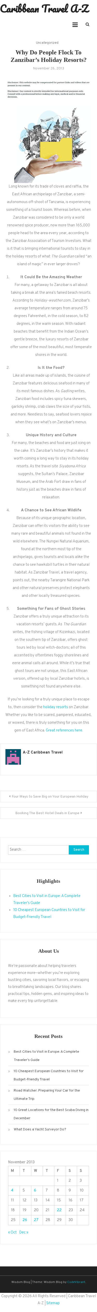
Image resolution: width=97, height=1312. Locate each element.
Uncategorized (47, 43)
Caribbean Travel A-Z (44, 8)
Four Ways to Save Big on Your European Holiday (50, 796)
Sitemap (53, 1303)
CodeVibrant (76, 1282)
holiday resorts (55, 707)
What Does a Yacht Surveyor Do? (40, 1129)
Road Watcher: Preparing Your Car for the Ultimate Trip (47, 1094)
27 (36, 1220)
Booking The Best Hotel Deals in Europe (47, 813)
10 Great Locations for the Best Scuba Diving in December (51, 1114)
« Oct (12, 1232)
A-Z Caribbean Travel (43, 752)
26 (25, 1220)
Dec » (23, 1232)
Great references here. (64, 730)
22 (59, 1210)
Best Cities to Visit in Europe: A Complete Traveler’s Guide (46, 1056)
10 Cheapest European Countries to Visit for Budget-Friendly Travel (49, 1075)
